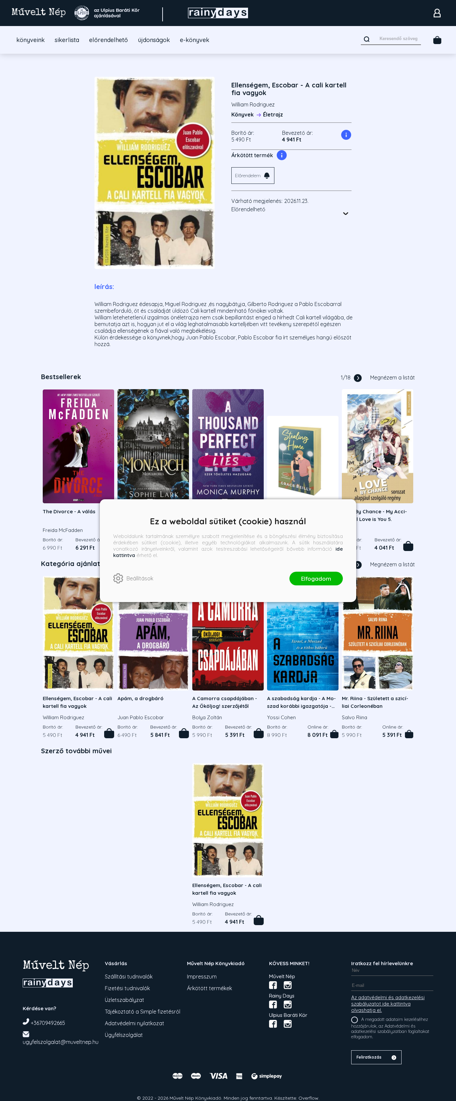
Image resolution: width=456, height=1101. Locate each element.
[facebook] (273, 985)
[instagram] (288, 985)
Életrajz (273, 114)
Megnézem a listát (392, 377)
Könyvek (242, 114)
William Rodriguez (253, 104)
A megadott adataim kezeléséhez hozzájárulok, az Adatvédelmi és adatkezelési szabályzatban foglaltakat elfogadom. (390, 1028)
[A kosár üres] (437, 40)
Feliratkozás (369, 1057)
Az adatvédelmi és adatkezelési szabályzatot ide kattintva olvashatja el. (388, 1003)
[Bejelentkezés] (437, 13)
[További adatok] (346, 214)
